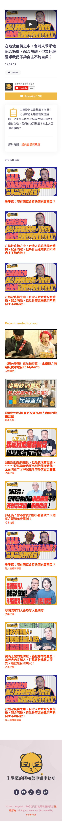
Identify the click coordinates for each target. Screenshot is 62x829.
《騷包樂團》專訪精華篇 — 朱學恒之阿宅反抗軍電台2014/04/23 (31, 365)
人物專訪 (9, 371)
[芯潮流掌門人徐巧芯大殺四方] (31, 590)
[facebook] (16, 792)
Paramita (31, 814)
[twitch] (31, 792)
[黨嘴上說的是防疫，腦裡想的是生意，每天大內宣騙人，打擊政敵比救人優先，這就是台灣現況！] (31, 636)
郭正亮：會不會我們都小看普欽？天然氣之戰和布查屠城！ (30, 517)
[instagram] (38, 792)
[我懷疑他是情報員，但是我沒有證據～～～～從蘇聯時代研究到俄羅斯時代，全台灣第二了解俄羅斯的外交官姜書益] (31, 442)
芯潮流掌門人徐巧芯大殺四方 (24, 610)
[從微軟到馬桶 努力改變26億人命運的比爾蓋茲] (31, 393)
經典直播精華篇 (30, 144)
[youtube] (24, 792)
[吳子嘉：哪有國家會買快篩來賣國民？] (31, 181)
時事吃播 (9, 473)
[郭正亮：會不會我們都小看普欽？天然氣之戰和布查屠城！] (31, 495)
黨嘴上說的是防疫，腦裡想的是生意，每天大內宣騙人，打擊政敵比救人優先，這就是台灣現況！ (30, 659)
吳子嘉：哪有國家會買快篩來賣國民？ (30, 201)
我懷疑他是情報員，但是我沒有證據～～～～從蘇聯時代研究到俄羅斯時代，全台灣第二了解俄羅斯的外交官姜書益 (30, 465)
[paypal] (45, 792)
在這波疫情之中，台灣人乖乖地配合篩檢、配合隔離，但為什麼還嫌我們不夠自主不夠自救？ (30, 249)
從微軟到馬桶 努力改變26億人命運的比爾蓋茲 (31, 414)
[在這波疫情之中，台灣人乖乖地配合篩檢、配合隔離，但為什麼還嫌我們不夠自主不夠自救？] (31, 226)
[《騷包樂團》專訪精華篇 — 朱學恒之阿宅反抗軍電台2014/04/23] (31, 344)
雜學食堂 (9, 420)
